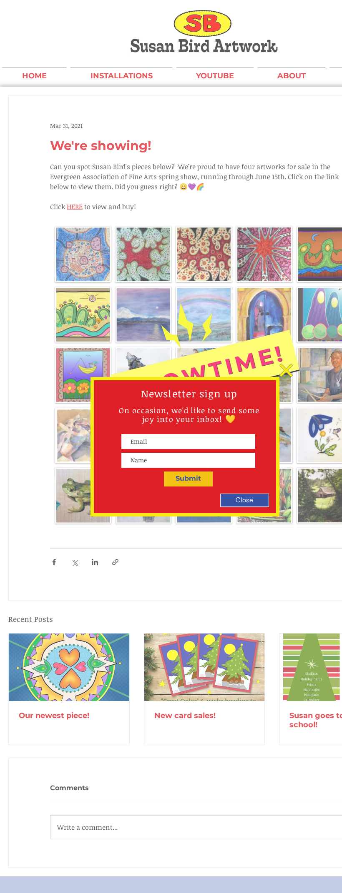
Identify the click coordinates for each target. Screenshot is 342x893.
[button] (286, 370)
